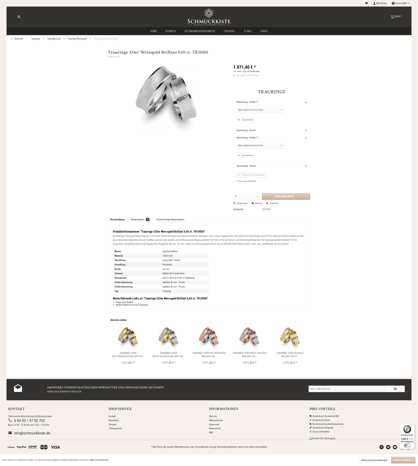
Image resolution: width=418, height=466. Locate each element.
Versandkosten (202, 447)
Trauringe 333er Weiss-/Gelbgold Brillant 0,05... (169, 355)
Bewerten (273, 203)
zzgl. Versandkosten (250, 71)
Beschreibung (117, 219)
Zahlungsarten (115, 428)
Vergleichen (242, 203)
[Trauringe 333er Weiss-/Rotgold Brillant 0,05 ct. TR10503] (249, 338)
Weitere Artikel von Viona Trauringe (131, 305)
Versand (112, 424)
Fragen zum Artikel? (124, 302)
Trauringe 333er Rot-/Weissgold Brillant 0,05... (209, 355)
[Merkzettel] (366, 3)
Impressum (214, 424)
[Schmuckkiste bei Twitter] (388, 448)
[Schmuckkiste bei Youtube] (395, 448)
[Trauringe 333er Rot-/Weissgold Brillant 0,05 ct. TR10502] (209, 338)
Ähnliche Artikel (118, 320)
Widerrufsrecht (216, 420)
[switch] (407, 445)
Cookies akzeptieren (403, 460)
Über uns (213, 416)
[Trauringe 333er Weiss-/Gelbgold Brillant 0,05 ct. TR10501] (168, 338)
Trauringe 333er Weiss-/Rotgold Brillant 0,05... (249, 355)
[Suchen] (19, 17)
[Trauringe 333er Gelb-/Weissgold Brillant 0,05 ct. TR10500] (128, 338)
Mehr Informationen (99, 460)
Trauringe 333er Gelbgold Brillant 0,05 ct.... (290, 355)
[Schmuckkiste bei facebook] (381, 448)
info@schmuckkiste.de (31, 433)
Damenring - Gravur (246, 130)
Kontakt (112, 416)
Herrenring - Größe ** (247, 137)
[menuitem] (366, 3)
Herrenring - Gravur (246, 166)
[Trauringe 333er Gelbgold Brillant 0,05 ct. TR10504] (290, 338)
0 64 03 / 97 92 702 (28, 420)
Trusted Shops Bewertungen (170, 219)
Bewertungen (139, 219)
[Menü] (413, 425)
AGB (211, 432)
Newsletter (114, 420)
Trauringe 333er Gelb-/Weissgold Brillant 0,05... (128, 355)
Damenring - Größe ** (247, 102)
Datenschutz (215, 428)
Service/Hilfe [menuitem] (401, 3)
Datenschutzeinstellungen (374, 460)
